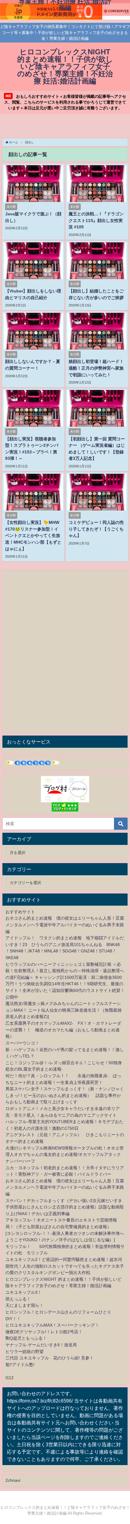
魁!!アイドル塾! (19, 1364)
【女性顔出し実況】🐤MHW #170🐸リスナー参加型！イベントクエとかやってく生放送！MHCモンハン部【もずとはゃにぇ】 (33, 535)
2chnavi (12, 1480)
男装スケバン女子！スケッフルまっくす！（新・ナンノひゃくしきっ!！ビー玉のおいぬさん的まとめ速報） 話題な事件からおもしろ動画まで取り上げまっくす (64, 1095)
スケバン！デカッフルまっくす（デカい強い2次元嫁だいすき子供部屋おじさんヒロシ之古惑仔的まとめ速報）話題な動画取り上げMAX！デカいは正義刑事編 (64, 1207)
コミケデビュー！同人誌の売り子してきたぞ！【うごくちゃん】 (96, 529)
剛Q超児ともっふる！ (26, 1338)
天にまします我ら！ (24, 1305)
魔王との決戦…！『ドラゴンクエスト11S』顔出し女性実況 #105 (96, 220)
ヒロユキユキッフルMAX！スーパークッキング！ (52, 1325)
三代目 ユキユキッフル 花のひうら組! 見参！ (49, 1358)
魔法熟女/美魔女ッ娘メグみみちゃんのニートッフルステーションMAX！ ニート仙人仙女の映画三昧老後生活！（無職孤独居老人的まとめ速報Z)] (63, 1010)
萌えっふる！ (18, 1299)
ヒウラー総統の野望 (24, 1351)
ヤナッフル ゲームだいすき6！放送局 (41, 1345)
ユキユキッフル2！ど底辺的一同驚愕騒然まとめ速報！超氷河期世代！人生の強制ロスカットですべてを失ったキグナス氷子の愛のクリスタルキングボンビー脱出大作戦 (64, 1266)
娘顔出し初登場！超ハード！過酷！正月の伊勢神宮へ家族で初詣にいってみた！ (96, 368)
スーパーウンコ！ (22, 1043)
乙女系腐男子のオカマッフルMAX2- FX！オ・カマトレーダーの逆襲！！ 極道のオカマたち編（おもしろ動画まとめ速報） (63, 1029)
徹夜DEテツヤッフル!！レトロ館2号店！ (44, 1332)
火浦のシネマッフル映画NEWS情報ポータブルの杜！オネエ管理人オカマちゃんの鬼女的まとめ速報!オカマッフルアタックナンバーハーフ (64, 1154)
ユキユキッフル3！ (23, 1292)
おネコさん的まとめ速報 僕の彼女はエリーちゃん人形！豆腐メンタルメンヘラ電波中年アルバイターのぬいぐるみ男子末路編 (64, 924)
